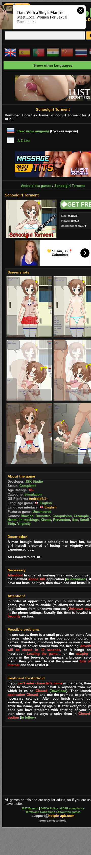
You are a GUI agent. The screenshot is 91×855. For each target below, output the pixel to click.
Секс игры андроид (33, 131)
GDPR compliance (72, 808)
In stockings (29, 520)
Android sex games (36, 186)
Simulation (33, 494)
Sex (75, 520)
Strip (11, 523)
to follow (28, 717)
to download (76, 579)
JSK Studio (34, 481)
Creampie (81, 516)
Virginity (24, 523)
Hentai (12, 520)
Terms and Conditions (40, 811)
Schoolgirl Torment (69, 186)
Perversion (61, 520)
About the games (68, 811)
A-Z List (23, 141)
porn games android (52, 820)
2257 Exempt (29, 808)
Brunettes (43, 516)
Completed (27, 486)
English (45, 503)
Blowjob (27, 516)
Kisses (46, 520)
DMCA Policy (49, 808)
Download (58, 691)
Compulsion (62, 516)
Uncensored (42, 512)
